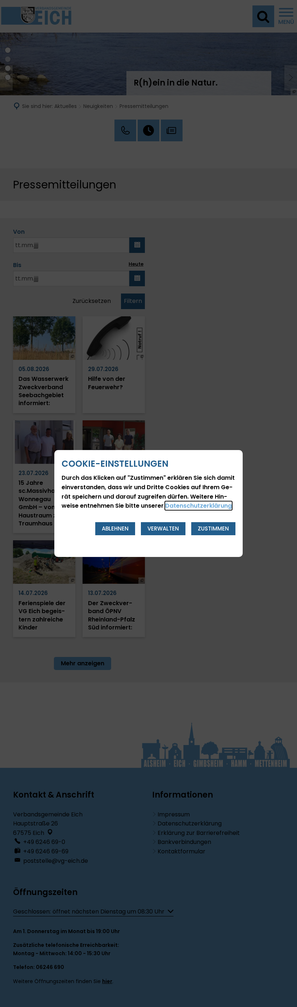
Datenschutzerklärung (198, 506)
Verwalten (163, 528)
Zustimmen (213, 528)
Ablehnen (115, 528)
